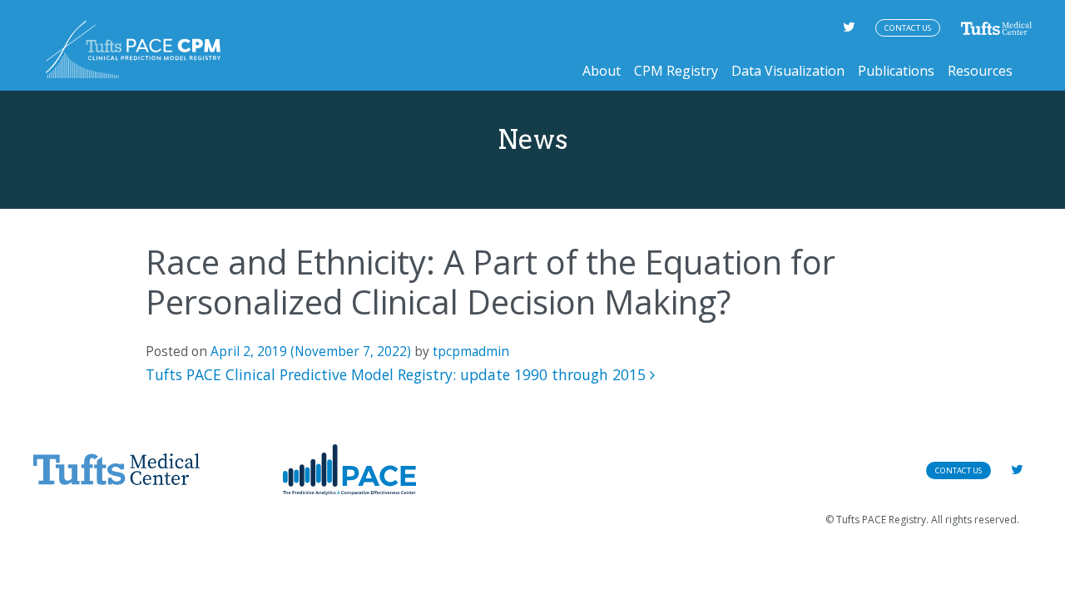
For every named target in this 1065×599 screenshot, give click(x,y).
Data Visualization (788, 71)
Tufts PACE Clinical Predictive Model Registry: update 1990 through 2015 (398, 374)
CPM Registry (676, 71)
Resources (980, 71)
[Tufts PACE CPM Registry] (133, 49)
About (601, 71)
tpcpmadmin (471, 351)
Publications (896, 71)
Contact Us (907, 27)
